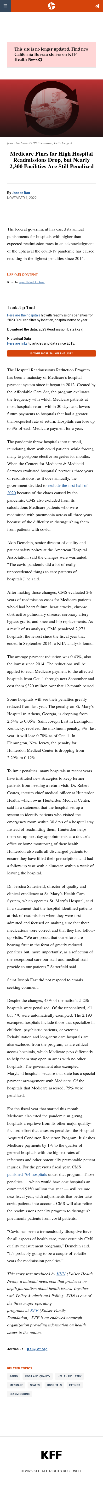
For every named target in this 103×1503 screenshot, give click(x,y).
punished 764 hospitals (27, 1174)
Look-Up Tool (21, 307)
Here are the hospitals (23, 315)
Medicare (16, 1385)
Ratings (74, 1385)
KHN (61, 1274)
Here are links (17, 343)
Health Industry (69, 1376)
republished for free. (32, 282)
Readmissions (20, 1394)
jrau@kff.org (37, 1349)
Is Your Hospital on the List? (51, 353)
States (35, 1385)
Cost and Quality (37, 1376)
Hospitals (54, 1385)
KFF (34, 1310)
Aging (14, 1376)
